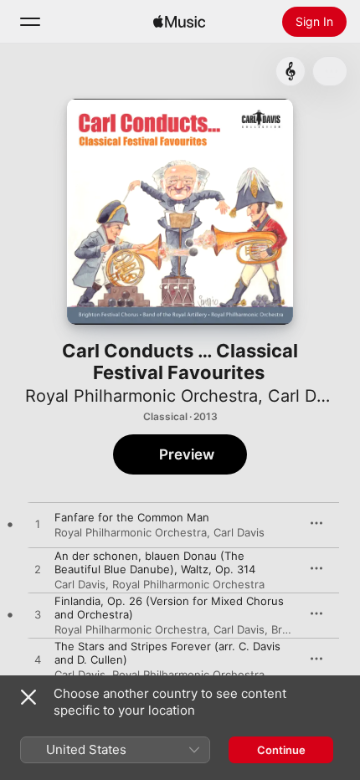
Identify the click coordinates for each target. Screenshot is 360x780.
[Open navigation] (30, 21)
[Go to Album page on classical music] (290, 71)
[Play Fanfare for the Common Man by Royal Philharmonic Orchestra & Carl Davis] (37, 524)
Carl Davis (307, 396)
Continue (281, 750)
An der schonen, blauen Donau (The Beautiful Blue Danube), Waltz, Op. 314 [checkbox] (154, 562)
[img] (179, 21)
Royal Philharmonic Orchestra (141, 396)
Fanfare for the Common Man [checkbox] (131, 517)
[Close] (28, 697)
